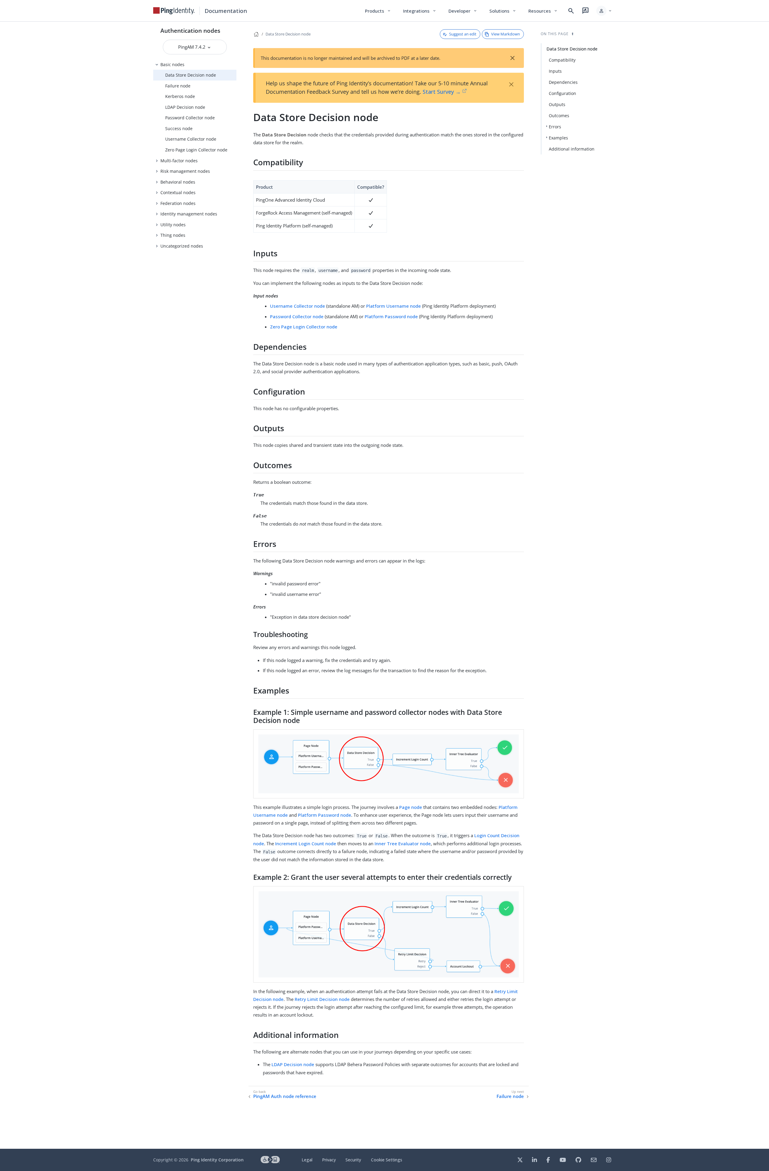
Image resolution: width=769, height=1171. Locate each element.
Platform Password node (391, 316)
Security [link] (353, 1160)
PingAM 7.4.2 (192, 47)
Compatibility (562, 60)
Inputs (555, 71)
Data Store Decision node (190, 75)
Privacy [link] (329, 1160)
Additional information (571, 149)
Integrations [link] (419, 11)
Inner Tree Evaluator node (403, 843)
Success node (179, 128)
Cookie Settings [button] (386, 1160)
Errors (555, 127)
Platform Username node (393, 306)
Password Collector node (190, 117)
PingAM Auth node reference (284, 1096)
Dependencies (563, 82)
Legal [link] (307, 1160)
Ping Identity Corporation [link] (217, 1160)
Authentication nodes (190, 30)
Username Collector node (190, 139)
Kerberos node (180, 96)
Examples (558, 138)
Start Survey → (442, 91)
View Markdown (505, 34)
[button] (604, 11)
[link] (174, 10)
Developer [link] (462, 11)
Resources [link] (543, 11)
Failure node (177, 86)
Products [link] (378, 11)
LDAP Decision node (185, 107)
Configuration (562, 93)
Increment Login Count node (305, 843)
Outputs (557, 104)
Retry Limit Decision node (322, 999)
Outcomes (559, 115)
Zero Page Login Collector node (196, 150)
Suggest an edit (462, 34)
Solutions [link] (502, 11)
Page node (410, 807)
